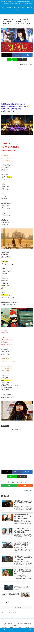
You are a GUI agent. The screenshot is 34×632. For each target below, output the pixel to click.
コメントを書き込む (17, 607)
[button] (22, 59)
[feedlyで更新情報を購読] (9, 485)
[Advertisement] (17, 83)
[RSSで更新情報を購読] (25, 485)
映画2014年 (5, 425)
